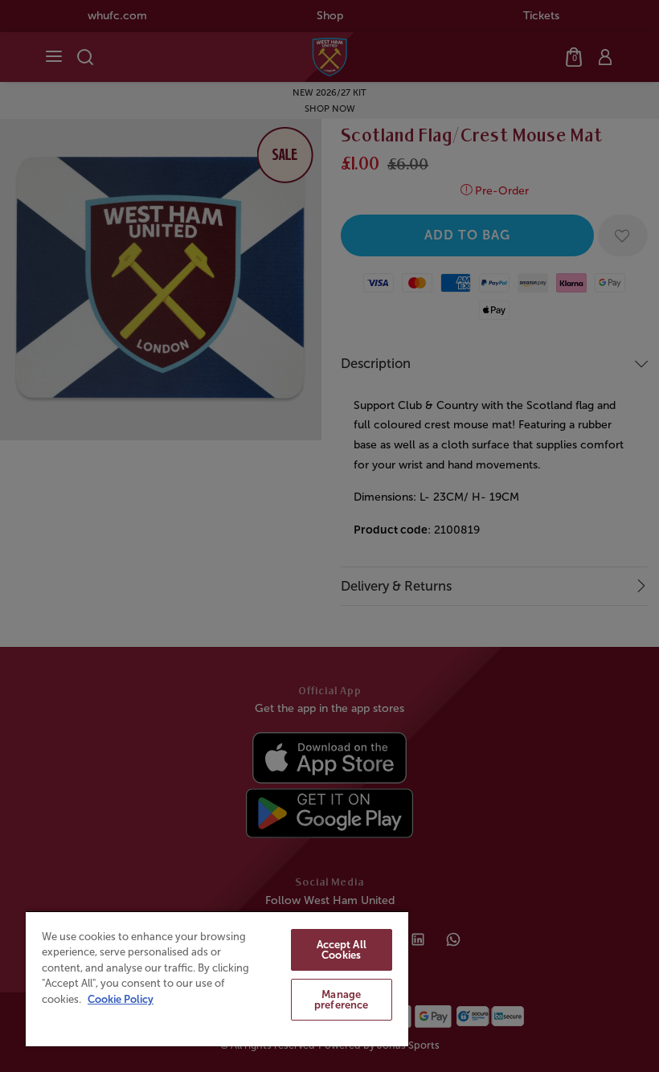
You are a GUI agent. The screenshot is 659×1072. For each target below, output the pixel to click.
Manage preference (341, 999)
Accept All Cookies (341, 950)
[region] (217, 978)
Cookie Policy (120, 999)
